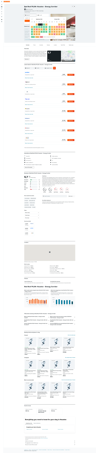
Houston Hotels (67, 449)
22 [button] (36, 31)
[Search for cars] (1, 9)
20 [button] (31, 31)
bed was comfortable (28, 207)
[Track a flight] (1, 14)
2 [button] (61, 24)
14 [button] (34, 29)
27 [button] (54, 34)
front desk (26, 200)
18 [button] (49, 31)
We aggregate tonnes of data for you (31, 442)
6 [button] (54, 26)
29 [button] (36, 34)
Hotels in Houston (60, 429)
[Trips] (1, 17)
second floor (26, 202)
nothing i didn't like (32, 200)
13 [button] (54, 29)
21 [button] (34, 31)
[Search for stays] (1, 7)
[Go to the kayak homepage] (7, 1)
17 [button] (41, 29)
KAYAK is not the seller (29, 441)
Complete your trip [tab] (29, 423)
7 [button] (34, 26)
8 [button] (59, 26)
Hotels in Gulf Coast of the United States (58, 449)
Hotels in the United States (42, 449)
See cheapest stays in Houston (70, 357)
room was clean (27, 198)
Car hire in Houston (45, 429)
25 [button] (49, 34)
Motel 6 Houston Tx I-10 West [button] (55, 347)
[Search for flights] (1, 5)
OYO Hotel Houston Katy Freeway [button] (30, 370)
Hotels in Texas (50, 449)
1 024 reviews (30, 9)
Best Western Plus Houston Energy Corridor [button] (68, 392)
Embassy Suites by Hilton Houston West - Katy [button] (30, 392)
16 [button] (39, 29)
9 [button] (61, 26)
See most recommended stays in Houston (68, 379)
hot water (33, 207)
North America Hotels (35, 449)
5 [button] (46, 24)
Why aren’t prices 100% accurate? (31, 444)
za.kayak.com (26, 449)
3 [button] (41, 24)
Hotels (30, 449)
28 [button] (34, 34)
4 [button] (49, 26)
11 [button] (49, 29)
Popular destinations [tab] (37, 423)
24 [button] (41, 31)
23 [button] (39, 31)
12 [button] (46, 26)
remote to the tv (32, 202)
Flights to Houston (29, 429)
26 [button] (46, 31)
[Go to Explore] (1, 12)
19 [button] (46, 29)
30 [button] (39, 34)
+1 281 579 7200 (27, 12)
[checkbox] (29, 224)
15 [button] (36, 29)
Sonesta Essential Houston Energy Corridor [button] (42, 349)
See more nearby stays (71, 335)
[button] (2, 1)
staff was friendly (33, 198)
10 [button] (41, 26)
